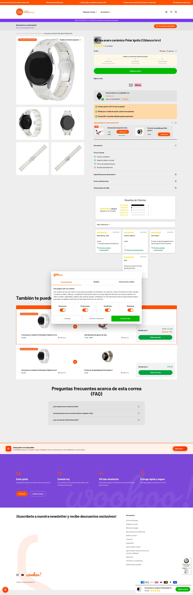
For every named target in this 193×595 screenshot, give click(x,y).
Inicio (17, 33)
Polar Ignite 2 (110, 96)
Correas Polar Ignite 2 (36, 33)
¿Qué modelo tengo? (133, 547)
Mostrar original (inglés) (135, 250)
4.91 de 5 (114, 209)
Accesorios (105, 12)
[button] (99, 46)
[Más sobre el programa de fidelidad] (176, 51)
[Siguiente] (176, 123)
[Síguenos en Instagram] (17, 575)
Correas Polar (24, 33)
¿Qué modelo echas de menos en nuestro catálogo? (137, 552)
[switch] (85, 310)
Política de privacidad (133, 564)
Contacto (22, 494)
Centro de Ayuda (132, 520)
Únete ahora (179, 449)
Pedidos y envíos (132, 524)
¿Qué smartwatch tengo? (26, 27)
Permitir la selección (96, 318)
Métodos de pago (132, 528)
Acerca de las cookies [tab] (126, 282)
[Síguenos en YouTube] (22, 575)
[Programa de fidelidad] (5, 590)
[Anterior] (172, 123)
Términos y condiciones (134, 561)
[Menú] (190, 558)
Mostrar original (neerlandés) (105, 249)
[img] (102, 232)
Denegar (68, 318)
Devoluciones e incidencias (135, 532)
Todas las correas (89, 12)
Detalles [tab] (96, 282)
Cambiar (125, 99)
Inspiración (130, 543)
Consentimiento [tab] (66, 282)
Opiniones (129, 557)
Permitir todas (125, 318)
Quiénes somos (38, 494)
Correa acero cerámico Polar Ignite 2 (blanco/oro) (58, 33)
